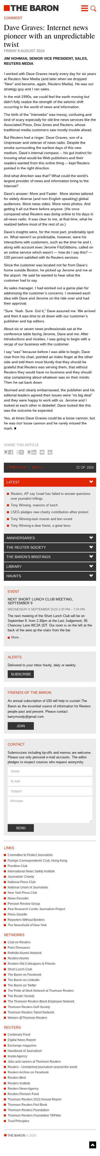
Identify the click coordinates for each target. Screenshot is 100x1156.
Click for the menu (84, 8)
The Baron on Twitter (22, 985)
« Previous (16, 467)
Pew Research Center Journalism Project (36, 909)
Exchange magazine (22, 1045)
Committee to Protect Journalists (30, 855)
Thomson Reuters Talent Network (31, 1012)
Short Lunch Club (20, 969)
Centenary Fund (19, 1034)
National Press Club (22, 882)
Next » (38, 467)
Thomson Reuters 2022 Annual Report (34, 1099)
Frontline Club (17, 866)
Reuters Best (17, 1077)
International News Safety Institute (31, 871)
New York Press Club (22, 893)
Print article (50, 452)
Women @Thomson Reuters (27, 1018)
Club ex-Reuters (19, 942)
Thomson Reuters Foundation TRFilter (34, 1115)
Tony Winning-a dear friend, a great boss (41, 525)
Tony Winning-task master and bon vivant (41, 519)
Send (21, 828)
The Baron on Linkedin (23, 980)
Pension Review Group (24, 904)
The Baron (50, 7)
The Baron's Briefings (28, 557)
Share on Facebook (10, 452)
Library (14, 566)
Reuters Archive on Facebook (28, 1072)
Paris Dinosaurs (19, 947)
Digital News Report (22, 1040)
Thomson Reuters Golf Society (29, 1007)
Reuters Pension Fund (23, 1094)
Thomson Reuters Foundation (28, 1110)
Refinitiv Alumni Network (25, 953)
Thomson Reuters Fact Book (27, 1105)
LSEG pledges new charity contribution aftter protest (49, 512)
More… (16, 637)
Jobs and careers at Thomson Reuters (34, 1061)
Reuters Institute (19, 1083)
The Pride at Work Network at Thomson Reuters (41, 990)
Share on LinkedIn (34, 452)
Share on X (21, 452)
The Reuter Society (26, 547)
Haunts (13, 576)
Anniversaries (20, 538)
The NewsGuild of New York (27, 925)
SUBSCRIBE (21, 674)
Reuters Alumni (18, 958)
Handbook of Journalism (25, 1051)
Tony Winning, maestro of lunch (34, 505)
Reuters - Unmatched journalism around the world (42, 1067)
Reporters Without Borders (26, 920)
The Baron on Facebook (24, 974)
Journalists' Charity (21, 876)
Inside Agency (17, 1056)
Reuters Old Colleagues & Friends (31, 963)
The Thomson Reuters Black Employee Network (41, 1001)
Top (92, 1144)
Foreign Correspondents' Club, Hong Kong (37, 860)
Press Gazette (17, 914)
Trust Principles (18, 1121)
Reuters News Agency (23, 1088)
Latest (13, 482)
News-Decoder (18, 898)
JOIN (21, 726)
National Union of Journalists (28, 887)
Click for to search (92, 8)
